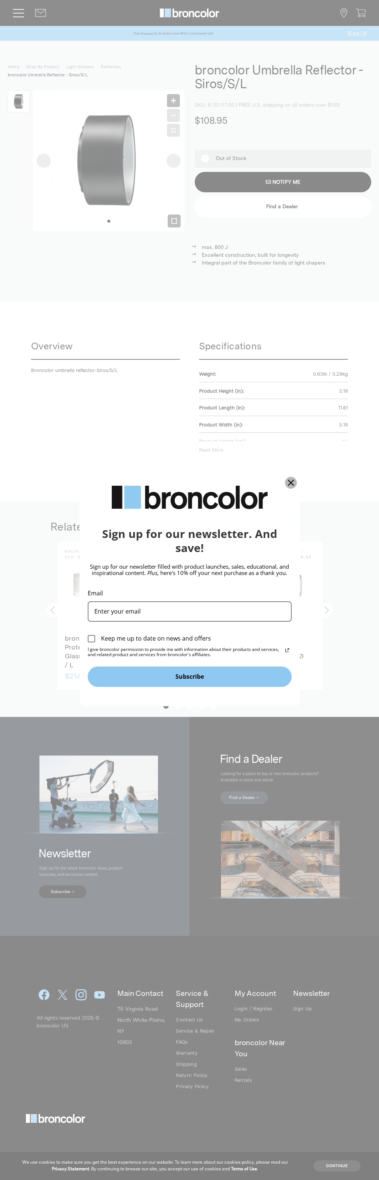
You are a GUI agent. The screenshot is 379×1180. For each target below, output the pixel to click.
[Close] (291, 483)
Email (95, 593)
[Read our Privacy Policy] (287, 650)
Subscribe (189, 676)
